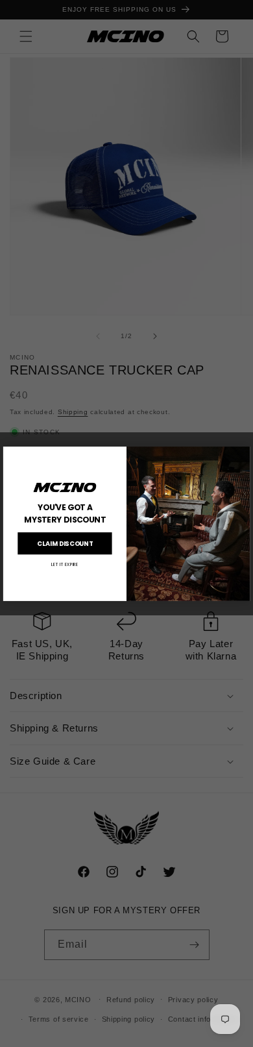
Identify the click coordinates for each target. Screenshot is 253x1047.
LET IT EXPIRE (64, 563)
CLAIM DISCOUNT (65, 543)
